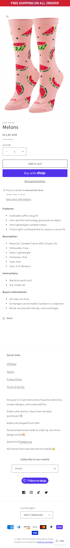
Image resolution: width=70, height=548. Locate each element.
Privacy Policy (14, 379)
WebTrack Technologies (46, 542)
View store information (18, 199)
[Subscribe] (54, 469)
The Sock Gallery (29, 539)
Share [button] (9, 318)
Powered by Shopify (46, 539)
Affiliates (11, 363)
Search (10, 371)
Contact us (25, 441)
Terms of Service (16, 386)
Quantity (7, 144)
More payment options (35, 181)
